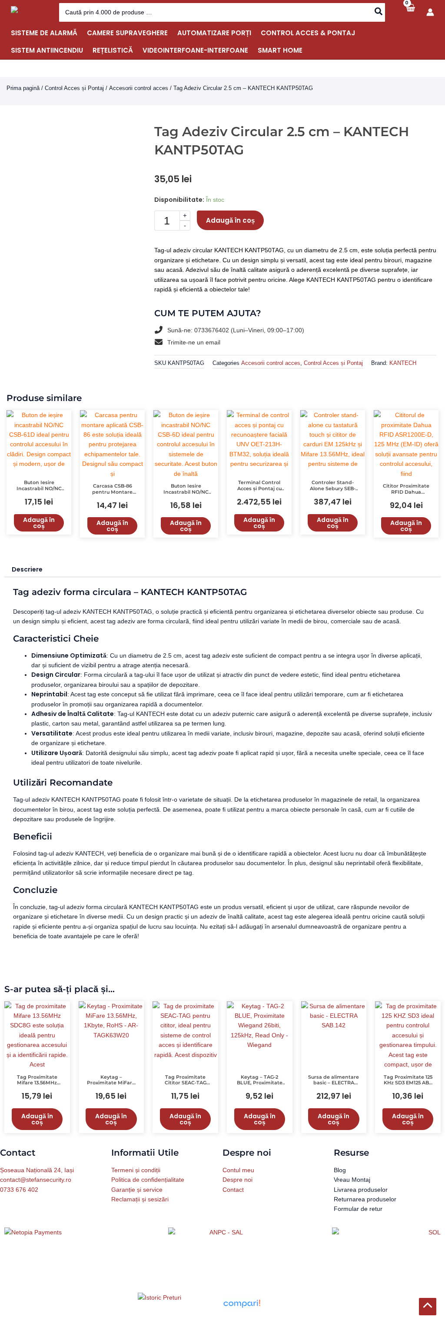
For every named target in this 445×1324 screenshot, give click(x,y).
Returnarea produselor (365, 1211)
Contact (233, 1201)
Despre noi (237, 1192)
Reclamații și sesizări (140, 1211)
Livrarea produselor (361, 1201)
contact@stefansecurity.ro (35, 1192)
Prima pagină (23, 88)
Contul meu (238, 1182)
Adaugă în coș (230, 220)
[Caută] (379, 12)
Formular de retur (358, 1221)
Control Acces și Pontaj (74, 88)
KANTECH (402, 375)
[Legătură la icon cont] (430, 12)
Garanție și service (137, 1201)
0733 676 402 (19, 1201)
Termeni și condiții (135, 1182)
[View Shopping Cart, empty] (410, 12)
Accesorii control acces (138, 88)
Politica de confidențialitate (147, 1192)
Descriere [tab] (27, 581)
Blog (340, 1182)
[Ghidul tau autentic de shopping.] (241, 1315)
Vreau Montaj (352, 1192)
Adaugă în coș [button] (39, 535)
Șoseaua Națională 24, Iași (37, 1182)
